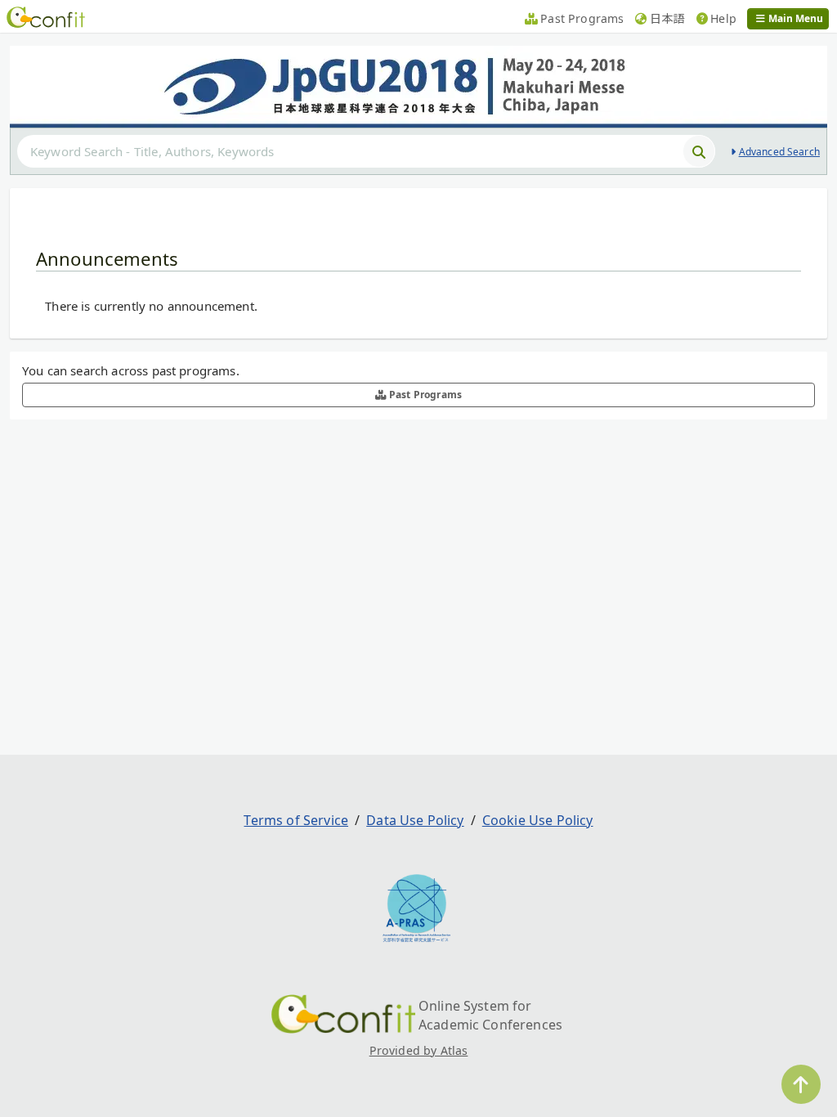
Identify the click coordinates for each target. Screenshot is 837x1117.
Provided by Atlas (418, 1050)
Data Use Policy (414, 820)
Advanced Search (779, 152)
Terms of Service (296, 820)
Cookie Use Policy (537, 820)
